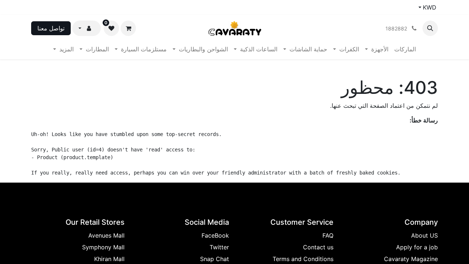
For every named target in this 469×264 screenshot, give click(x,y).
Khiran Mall (109, 259)
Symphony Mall (103, 247)
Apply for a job (417, 247)
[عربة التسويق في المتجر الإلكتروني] (128, 28)
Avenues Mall (106, 235)
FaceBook (215, 235)
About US (424, 235)
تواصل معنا (50, 28)
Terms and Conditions (303, 259)
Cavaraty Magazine (411, 259)
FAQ (327, 235)
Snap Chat (214, 259)
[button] (430, 28)
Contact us (318, 247)
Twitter (219, 247)
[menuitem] (405, 49)
